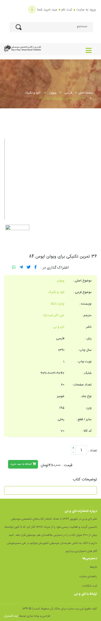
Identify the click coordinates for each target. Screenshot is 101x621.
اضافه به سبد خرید (21, 464)
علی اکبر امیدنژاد (53, 315)
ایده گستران (11, 616)
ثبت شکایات (89, 586)
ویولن (52, 93)
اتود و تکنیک (33, 93)
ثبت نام (66, 10)
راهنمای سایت (88, 576)
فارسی (68, 93)
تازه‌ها (93, 567)
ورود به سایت (86, 10)
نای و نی (58, 327)
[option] (50, 179)
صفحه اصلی (85, 93)
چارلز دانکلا (57, 303)
